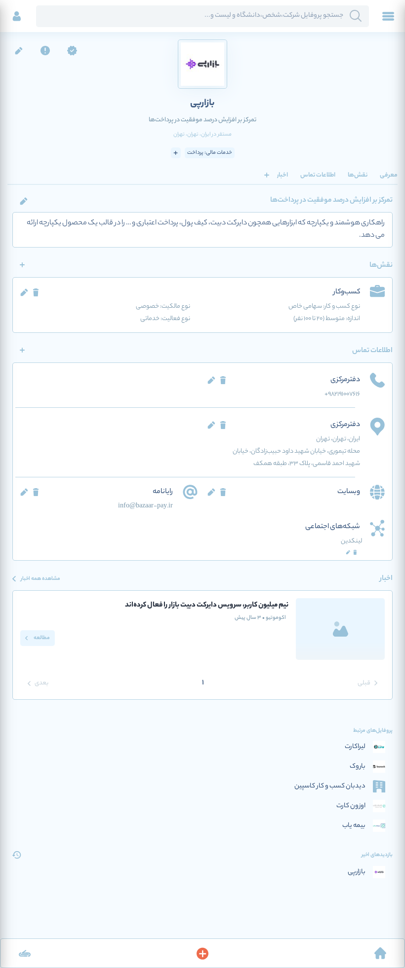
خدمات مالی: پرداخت (209, 152)
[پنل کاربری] (17, 16)
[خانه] (380, 953)
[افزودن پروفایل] (202, 953)
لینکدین (351, 541)
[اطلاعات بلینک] (25, 953)
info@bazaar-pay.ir (145, 506)
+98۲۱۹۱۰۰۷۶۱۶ (342, 394)
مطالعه (41, 638)
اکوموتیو (274, 617)
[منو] (388, 16)
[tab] (389, 175)
